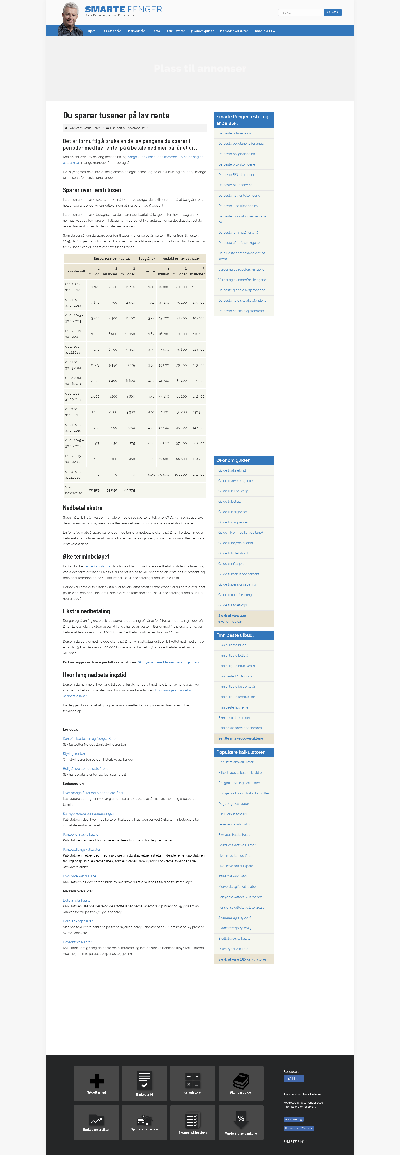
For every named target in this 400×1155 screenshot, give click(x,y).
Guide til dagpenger (233, 522)
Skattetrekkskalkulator (234, 939)
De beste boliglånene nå (236, 154)
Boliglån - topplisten (78, 921)
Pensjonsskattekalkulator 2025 (241, 907)
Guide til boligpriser (232, 512)
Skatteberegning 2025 (234, 928)
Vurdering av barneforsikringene (242, 280)
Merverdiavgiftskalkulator (237, 887)
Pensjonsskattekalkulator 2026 (241, 897)
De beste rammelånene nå (238, 233)
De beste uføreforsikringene (239, 243)
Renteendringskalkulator (81, 834)
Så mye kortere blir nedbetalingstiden (168, 662)
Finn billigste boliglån (234, 655)
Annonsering (293, 1119)
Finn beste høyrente (233, 707)
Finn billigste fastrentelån (237, 686)
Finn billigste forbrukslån (236, 697)
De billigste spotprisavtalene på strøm (242, 256)
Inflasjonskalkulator (232, 876)
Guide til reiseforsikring (235, 595)
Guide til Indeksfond (233, 553)
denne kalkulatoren (98, 566)
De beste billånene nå (234, 133)
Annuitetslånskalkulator (235, 762)
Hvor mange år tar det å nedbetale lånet (93, 793)
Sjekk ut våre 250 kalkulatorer (242, 959)
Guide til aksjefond (232, 470)
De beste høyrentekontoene (239, 195)
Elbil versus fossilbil (233, 814)
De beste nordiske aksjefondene (242, 300)
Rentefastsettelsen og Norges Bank (89, 739)
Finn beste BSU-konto (235, 676)
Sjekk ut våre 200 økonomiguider (232, 618)
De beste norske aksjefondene (241, 311)
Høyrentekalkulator (77, 942)
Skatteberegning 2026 (235, 918)
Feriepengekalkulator (234, 824)
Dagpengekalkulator (233, 804)
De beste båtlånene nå (235, 185)
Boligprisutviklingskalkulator (239, 783)
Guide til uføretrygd (232, 605)
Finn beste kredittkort (234, 718)
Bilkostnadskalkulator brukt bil (240, 773)
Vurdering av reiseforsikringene (241, 269)
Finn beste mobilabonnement (240, 728)
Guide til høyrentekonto (235, 543)
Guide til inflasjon (231, 564)
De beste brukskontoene (236, 164)
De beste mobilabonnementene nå (242, 219)
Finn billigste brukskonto (236, 666)
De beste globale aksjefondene (241, 290)
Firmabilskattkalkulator (235, 835)
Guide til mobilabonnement (238, 574)
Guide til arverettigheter (235, 481)
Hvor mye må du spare (235, 866)
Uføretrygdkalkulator (233, 949)
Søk (335, 12)
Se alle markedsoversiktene (240, 738)
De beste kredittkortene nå (238, 206)
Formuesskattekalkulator (236, 845)
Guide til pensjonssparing (237, 584)
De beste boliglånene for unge (241, 143)
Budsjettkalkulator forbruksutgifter (243, 793)
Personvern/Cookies (299, 1128)
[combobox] (301, 12)
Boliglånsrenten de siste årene (85, 769)
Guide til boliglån (230, 501)
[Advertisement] (200, 68)
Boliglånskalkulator (77, 900)
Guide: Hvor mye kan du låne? (240, 532)
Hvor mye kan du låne (79, 876)
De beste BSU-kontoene (236, 175)
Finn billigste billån (232, 645)
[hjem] (70, 18)
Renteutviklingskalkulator (81, 850)
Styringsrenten (74, 754)
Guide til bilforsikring (233, 491)
